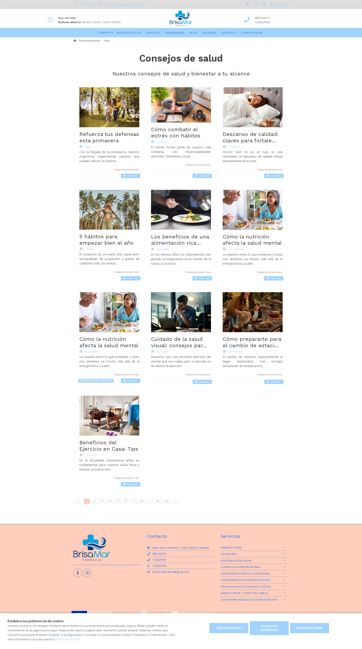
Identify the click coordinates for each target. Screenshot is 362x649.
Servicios (153, 32)
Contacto (229, 32)
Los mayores (229, 554)
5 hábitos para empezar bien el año (106, 239)
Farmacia (104, 32)
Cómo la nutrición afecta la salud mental (252, 240)
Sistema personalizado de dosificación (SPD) (249, 599)
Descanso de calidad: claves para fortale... (250, 137)
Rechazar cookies (310, 628)
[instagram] (256, 4)
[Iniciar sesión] (264, 4)
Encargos (209, 32)
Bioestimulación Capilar (236, 560)
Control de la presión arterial (240, 567)
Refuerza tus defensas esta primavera (109, 137)
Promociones (174, 32)
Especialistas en (128, 32)
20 (157, 501)
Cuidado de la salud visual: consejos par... (179, 342)
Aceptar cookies (229, 628)
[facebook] (247, 4)
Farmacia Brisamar (89, 40)
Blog (193, 32)
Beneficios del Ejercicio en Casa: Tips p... (108, 448)
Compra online (252, 32)
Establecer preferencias (269, 628)
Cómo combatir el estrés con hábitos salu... (175, 135)
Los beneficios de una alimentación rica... (180, 240)
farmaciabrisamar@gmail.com (125, 4)
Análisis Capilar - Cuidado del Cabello (244, 593)
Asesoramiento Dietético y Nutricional (245, 573)
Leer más (132, 175)
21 (167, 501)
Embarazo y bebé (231, 547)
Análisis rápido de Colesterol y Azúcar (245, 586)
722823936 (88, 4)
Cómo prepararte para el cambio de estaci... (252, 342)
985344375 (262, 18)
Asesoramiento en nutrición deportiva (245, 580)
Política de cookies (67, 639)
